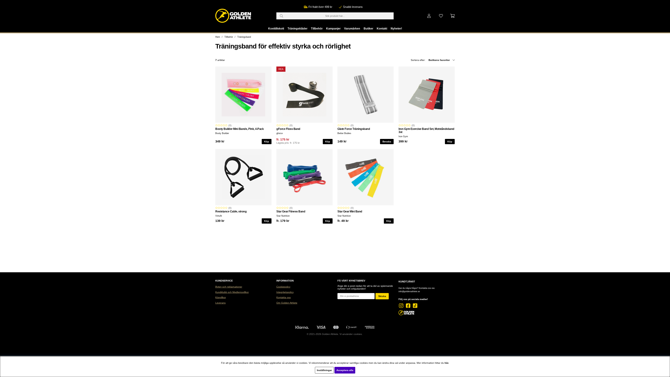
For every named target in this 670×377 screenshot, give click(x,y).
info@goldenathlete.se (409, 291)
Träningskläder (297, 28)
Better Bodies (344, 133)
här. (447, 362)
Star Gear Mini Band (349, 211)
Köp (327, 141)
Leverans (220, 302)
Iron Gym (403, 136)
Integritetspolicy (285, 292)
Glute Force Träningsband (353, 128)
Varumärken (352, 28)
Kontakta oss (283, 297)
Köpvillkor (220, 297)
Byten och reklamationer (228, 286)
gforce (279, 133)
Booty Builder (222, 133)
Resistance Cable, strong (231, 211)
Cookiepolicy (283, 286)
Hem (217, 37)
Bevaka (386, 141)
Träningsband (244, 37)
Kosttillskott (276, 28)
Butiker (368, 28)
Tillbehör (317, 28)
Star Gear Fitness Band (290, 211)
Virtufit (218, 216)
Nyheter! (396, 28)
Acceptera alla (344, 370)
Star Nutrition (283, 216)
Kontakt (382, 28)
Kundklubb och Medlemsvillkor (232, 292)
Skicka (382, 296)
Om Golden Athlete (286, 302)
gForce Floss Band (288, 128)
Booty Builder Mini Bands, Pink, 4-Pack (239, 128)
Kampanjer (333, 28)
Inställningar (324, 370)
